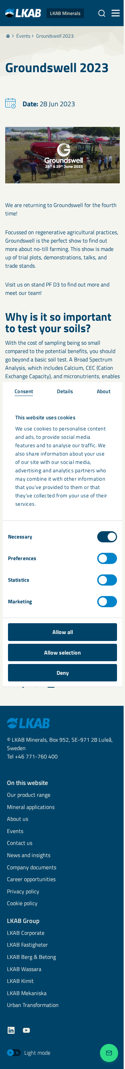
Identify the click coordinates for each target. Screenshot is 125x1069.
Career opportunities (31, 879)
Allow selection (62, 652)
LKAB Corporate (25, 933)
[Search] (102, 13)
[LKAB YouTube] (26, 1030)
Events (23, 36)
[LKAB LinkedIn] (11, 1030)
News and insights (28, 855)
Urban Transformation (33, 1005)
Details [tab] (65, 391)
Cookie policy (22, 903)
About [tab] (103, 391)
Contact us (19, 843)
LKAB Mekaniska (27, 993)
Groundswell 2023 (55, 36)
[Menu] (115, 13)
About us (17, 819)
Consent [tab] (24, 391)
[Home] (8, 36)
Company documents (31, 867)
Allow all (62, 632)
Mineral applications (31, 807)
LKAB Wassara (24, 969)
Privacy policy (23, 891)
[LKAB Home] (28, 722)
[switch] (107, 558)
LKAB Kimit (20, 981)
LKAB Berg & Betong (31, 957)
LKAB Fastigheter (27, 945)
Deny (63, 673)
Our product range (28, 795)
